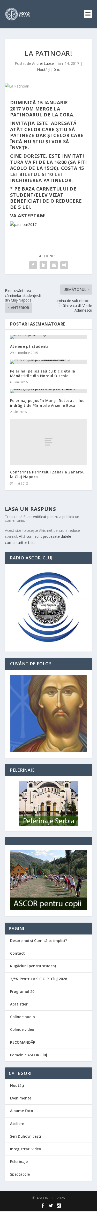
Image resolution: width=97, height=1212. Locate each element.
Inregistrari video (25, 1148)
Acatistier (19, 1004)
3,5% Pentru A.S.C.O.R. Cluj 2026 (38, 978)
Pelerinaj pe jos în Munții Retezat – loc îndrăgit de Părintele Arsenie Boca (47, 403)
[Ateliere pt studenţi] (48, 337)
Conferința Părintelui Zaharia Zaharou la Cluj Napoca (47, 474)
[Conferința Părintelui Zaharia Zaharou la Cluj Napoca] (48, 442)
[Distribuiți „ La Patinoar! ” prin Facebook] (33, 265)
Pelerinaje (19, 1161)
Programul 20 (22, 991)
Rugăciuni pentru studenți (33, 965)
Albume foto (21, 1110)
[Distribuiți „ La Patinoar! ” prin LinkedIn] (43, 265)
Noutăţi (43, 69)
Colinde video (22, 1029)
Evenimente (20, 1098)
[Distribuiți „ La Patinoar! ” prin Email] (54, 265)
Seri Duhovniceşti (25, 1136)
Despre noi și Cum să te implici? (38, 940)
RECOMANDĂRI (23, 1042)
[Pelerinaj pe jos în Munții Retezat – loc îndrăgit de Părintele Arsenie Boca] (48, 391)
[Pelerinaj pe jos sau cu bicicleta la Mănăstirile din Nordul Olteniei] (48, 362)
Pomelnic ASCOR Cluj (28, 1054)
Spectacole (20, 1174)
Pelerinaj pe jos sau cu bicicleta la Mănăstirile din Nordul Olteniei (42, 373)
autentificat (36, 516)
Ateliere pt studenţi (29, 346)
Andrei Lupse (43, 63)
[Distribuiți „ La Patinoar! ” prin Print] (64, 265)
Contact (17, 953)
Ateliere (17, 1123)
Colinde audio (22, 1016)
